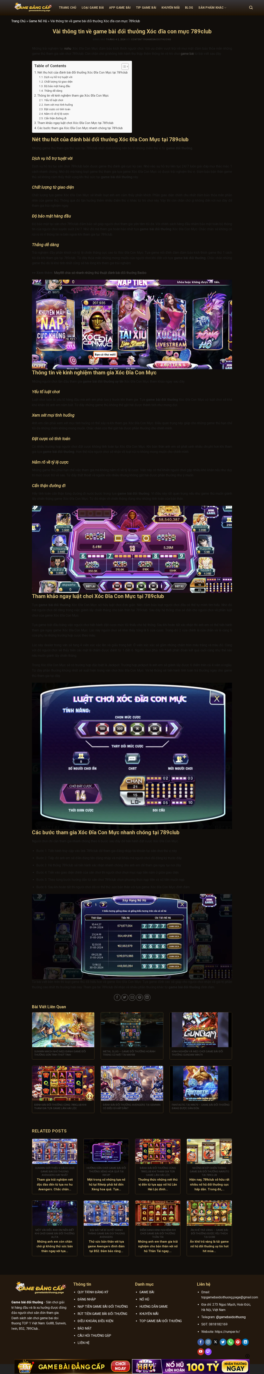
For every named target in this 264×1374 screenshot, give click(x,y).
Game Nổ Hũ (38, 21)
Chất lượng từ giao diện (58, 81)
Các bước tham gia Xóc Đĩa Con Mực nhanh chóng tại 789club (80, 128)
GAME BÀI (146, 1292)
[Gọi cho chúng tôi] (230, 1342)
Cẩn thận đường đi (55, 118)
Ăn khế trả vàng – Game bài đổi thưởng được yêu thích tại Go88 (209, 1233)
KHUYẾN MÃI (149, 1314)
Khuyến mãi (170, 7)
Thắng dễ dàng (53, 90)
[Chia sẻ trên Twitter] (124, 997)
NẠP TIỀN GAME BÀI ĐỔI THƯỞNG (103, 1307)
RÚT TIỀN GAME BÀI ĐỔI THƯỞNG (102, 1314)
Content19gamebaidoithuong (151, 39)
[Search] (251, 8)
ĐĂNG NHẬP (87, 1299)
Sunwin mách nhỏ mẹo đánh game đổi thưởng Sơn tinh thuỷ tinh (60, 1053)
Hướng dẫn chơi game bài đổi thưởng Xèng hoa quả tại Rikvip (106, 1171)
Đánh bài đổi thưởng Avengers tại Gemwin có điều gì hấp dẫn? (131, 1106)
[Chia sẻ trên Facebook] (117, 997)
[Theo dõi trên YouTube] (200, 1351)
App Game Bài (119, 7)
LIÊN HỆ (84, 1343)
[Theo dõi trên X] (215, 1342)
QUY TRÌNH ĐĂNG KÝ (93, 1292)
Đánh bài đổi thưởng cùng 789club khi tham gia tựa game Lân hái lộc (60, 1106)
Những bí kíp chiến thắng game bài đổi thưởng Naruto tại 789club (209, 1171)
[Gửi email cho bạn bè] (132, 997)
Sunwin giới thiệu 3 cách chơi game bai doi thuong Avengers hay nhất (54, 1171)
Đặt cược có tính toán (57, 109)
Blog (189, 7)
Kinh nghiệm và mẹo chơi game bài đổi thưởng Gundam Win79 (197, 1053)
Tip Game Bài (146, 7)
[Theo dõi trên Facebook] (200, 1342)
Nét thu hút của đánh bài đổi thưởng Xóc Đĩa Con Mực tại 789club (82, 72)
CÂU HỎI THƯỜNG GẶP (94, 1336)
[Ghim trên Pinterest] (139, 997)
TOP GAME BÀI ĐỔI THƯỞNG (160, 1321)
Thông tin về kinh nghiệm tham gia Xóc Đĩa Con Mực (73, 95)
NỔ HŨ (144, 1299)
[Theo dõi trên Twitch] (208, 1351)
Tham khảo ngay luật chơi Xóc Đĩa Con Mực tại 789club (75, 123)
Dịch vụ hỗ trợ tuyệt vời (58, 77)
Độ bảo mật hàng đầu (57, 86)
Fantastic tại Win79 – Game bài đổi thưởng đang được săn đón (201, 1106)
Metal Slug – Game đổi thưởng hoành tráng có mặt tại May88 (129, 1053)
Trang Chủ (67, 7)
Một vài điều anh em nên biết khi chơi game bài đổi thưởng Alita (55, 1233)
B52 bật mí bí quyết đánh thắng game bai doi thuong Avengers (106, 1233)
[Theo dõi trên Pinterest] (238, 1342)
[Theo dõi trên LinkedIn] (245, 1342)
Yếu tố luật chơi (53, 100)
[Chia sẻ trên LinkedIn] (147, 997)
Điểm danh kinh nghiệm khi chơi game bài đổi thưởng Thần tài (158, 1233)
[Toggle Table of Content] (123, 66)
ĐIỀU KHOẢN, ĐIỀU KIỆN (95, 1321)
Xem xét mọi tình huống (58, 104)
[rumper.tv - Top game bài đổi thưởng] (32, 8)
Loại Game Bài (93, 7)
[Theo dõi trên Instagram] (208, 1342)
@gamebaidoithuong (231, 1317)
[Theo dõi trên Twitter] (223, 1342)
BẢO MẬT (85, 1328)
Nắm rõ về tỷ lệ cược (56, 113)
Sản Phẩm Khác (211, 7)
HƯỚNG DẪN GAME (153, 1307)
